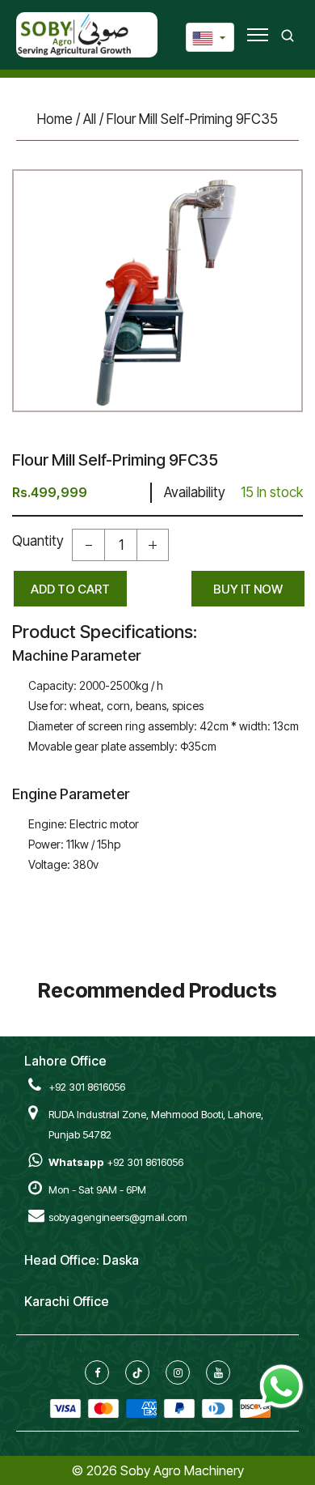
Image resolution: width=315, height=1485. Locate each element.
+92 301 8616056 (86, 1086)
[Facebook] (97, 1372)
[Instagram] (178, 1372)
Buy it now (248, 589)
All (89, 119)
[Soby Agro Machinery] (74, 34)
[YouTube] (218, 1372)
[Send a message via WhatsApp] (281, 1386)
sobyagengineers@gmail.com (117, 1217)
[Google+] (137, 1372)
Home (55, 119)
